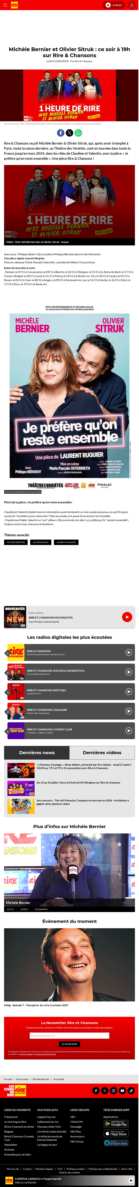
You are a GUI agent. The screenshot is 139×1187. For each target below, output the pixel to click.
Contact (27, 1168)
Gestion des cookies (69, 1172)
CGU (59, 1168)
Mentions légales (44, 1168)
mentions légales (26, 1054)
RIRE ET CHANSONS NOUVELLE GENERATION (55, 670)
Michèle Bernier (18, 903)
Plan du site (13, 1168)
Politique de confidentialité (103, 1168)
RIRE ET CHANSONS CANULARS (47, 709)
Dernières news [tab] (37, 752)
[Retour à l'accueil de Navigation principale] (14, 5)
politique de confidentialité (45, 1054)
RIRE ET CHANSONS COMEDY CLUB (49, 729)
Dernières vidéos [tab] (102, 752)
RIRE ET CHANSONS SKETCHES (46, 690)
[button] (69, 201)
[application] (69, 201)
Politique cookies (75, 1168)
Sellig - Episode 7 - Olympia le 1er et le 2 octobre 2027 (36, 1005)
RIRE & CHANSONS (39, 651)
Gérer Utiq (126, 1168)
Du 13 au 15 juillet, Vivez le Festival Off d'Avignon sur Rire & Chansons (78, 782)
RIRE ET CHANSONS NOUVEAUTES (51, 617)
